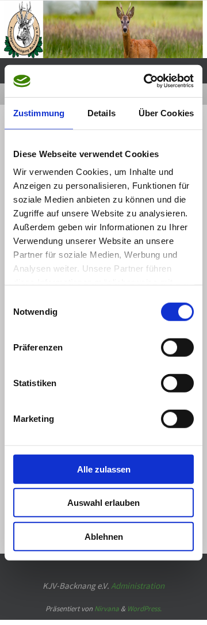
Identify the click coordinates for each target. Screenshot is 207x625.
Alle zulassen (104, 469)
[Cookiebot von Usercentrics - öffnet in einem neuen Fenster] (146, 81)
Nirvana (106, 598)
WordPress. (144, 598)
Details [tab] (101, 112)
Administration (137, 574)
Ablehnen (104, 536)
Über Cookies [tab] (166, 112)
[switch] (177, 347)
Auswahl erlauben (103, 503)
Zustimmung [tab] (38, 112)
